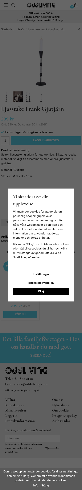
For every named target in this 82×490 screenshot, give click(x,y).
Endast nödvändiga (41, 282)
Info (35, 485)
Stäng (45, 485)
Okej (41, 291)
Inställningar (41, 274)
